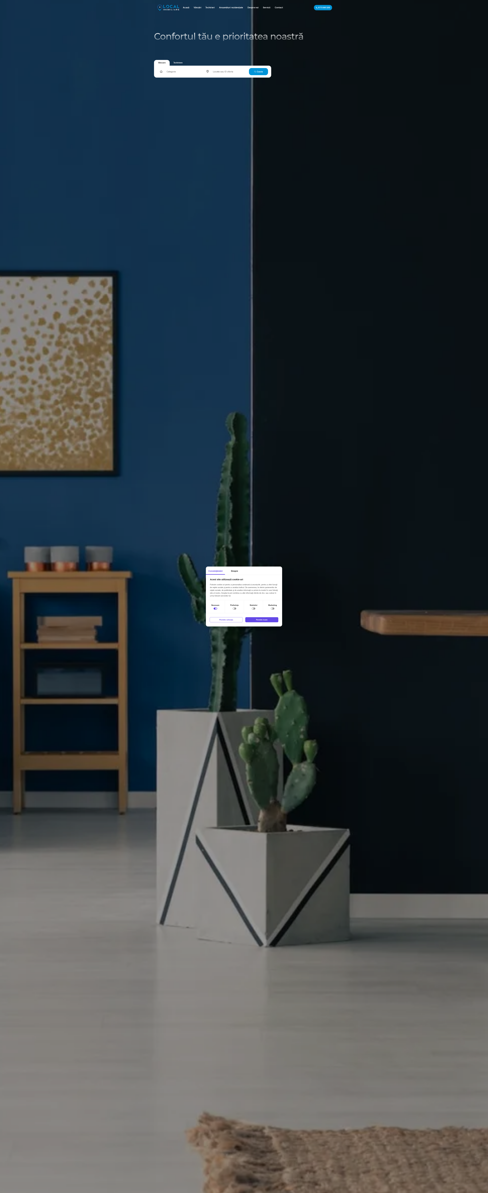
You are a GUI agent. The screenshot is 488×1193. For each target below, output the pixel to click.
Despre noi (253, 7)
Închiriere (178, 63)
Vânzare (162, 63)
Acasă (186, 7)
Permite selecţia (226, 620)
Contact (279, 7)
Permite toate (262, 620)
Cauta (259, 71)
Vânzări (197, 7)
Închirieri (210, 7)
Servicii (266, 7)
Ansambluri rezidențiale (231, 7)
